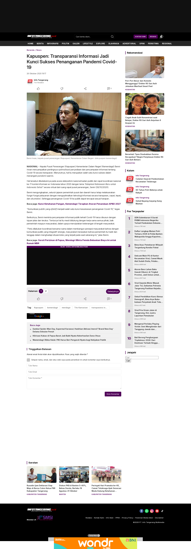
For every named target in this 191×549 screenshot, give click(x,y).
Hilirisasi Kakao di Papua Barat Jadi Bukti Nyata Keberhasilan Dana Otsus (66, 336)
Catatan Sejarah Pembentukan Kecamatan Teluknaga (150, 180)
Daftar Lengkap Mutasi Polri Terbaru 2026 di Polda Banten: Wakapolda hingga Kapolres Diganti (148, 235)
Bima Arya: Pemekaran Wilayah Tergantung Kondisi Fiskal (148, 246)
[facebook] (141, 511)
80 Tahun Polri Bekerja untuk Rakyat (149, 191)
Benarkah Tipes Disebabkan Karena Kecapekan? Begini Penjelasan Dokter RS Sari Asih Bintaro (144, 157)
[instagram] (152, 511)
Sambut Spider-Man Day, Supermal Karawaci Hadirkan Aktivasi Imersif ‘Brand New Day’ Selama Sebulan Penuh (73, 330)
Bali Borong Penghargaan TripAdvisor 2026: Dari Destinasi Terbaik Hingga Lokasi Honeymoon (146, 341)
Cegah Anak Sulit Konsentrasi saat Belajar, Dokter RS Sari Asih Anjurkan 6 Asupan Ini (143, 120)
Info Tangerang (41, 80)
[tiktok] (162, 511)
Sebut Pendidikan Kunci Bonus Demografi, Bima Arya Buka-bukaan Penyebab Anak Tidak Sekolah (148, 300)
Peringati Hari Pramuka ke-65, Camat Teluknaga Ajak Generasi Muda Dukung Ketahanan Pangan (106, 489)
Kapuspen (38, 307)
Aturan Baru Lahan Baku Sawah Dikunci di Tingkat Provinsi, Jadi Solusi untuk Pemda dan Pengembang (146, 273)
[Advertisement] (95, 31)
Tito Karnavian (81, 307)
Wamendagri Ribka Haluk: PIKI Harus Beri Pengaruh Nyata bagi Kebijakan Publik (69, 340)
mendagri (66, 307)
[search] (112, 36)
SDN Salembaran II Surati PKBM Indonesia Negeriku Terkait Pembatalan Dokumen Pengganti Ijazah (148, 221)
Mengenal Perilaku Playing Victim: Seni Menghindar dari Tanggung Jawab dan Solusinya (147, 328)
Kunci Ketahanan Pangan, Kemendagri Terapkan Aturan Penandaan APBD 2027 (79, 204)
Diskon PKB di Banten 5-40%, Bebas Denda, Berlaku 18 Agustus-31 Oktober (72, 488)
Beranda (30, 50)
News (39, 50)
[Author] (30, 81)
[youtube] (157, 511)
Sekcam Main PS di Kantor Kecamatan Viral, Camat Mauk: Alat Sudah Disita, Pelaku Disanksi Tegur (148, 260)
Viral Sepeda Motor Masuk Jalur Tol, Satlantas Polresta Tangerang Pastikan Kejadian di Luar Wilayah (148, 287)
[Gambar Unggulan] (74, 124)
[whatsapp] (147, 511)
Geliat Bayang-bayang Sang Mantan (149, 202)
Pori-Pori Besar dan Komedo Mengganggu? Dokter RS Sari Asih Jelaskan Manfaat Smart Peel (141, 83)
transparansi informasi (100, 307)
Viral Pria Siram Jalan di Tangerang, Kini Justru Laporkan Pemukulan (145, 313)
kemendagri (52, 307)
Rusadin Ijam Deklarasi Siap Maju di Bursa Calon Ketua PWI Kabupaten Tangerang (41, 488)
